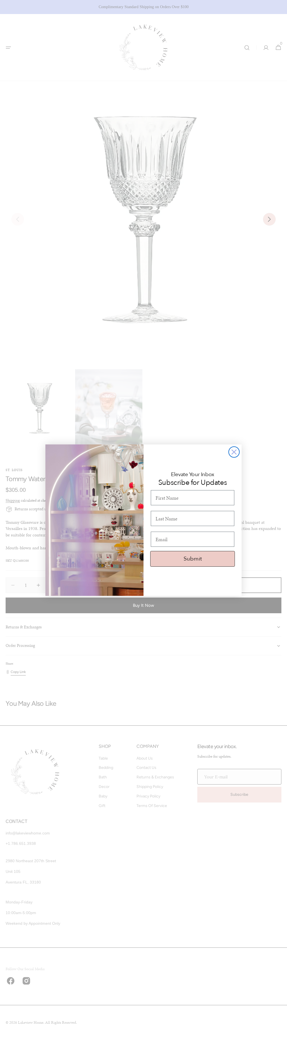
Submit (193, 558)
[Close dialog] (234, 452)
